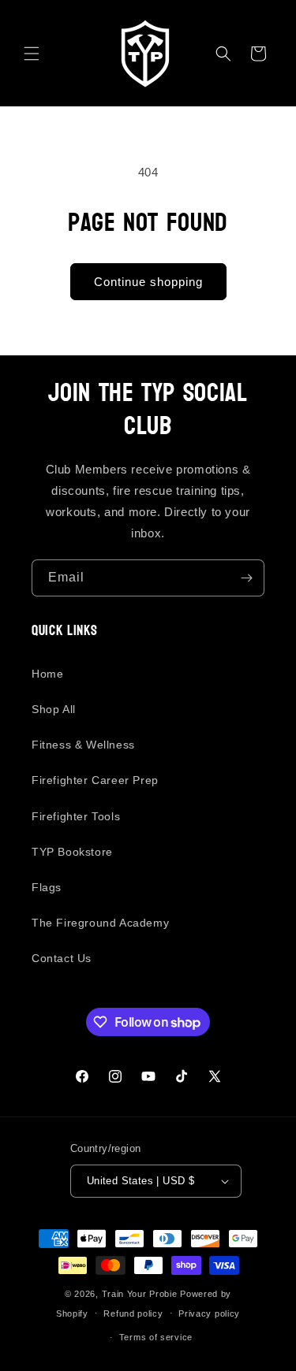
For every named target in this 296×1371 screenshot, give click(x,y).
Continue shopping (148, 281)
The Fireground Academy (100, 922)
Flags (47, 887)
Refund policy (133, 1313)
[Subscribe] (246, 577)
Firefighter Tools (76, 816)
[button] (31, 53)
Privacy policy (209, 1313)
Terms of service (156, 1337)
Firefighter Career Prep (95, 780)
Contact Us (62, 958)
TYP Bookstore (72, 851)
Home (47, 673)
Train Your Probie (140, 1294)
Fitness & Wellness (83, 744)
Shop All (54, 709)
